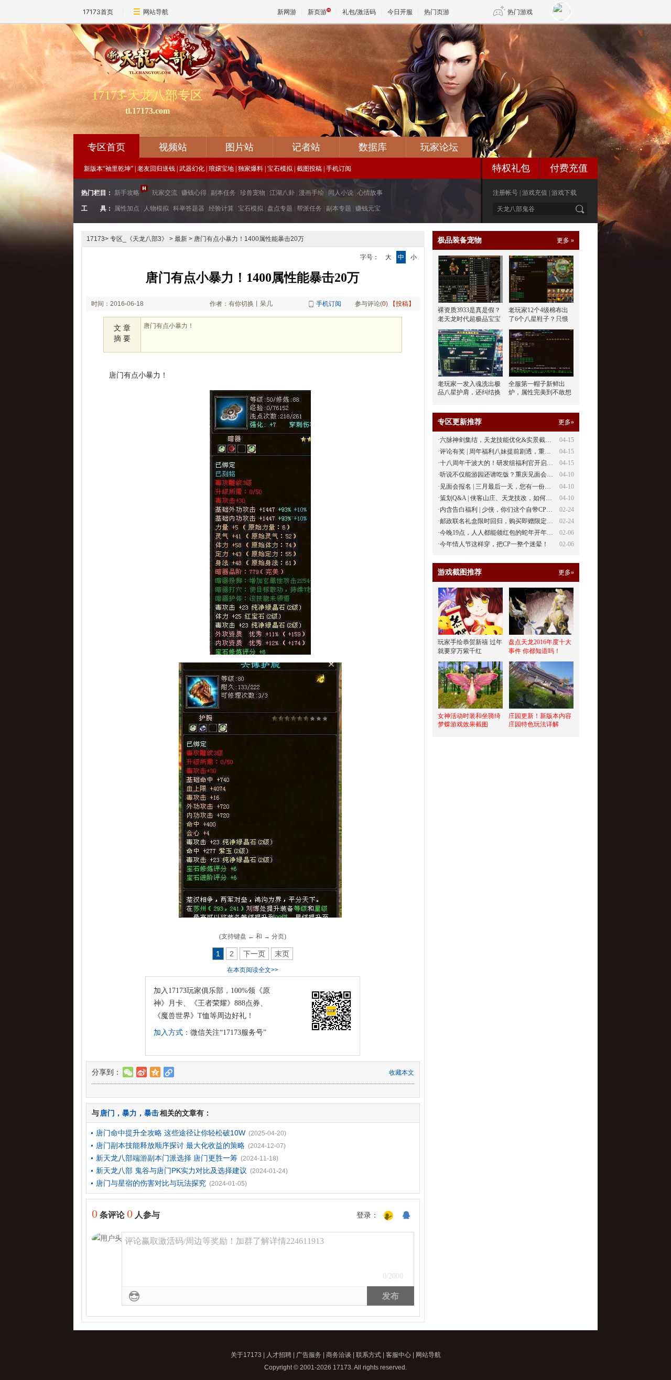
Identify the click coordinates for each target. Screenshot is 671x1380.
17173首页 (98, 12)
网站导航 (155, 12)
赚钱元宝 (368, 208)
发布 (390, 1295)
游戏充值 (534, 192)
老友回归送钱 (156, 168)
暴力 (129, 1113)
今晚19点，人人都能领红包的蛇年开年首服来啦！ (509, 532)
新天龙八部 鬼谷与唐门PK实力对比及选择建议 (171, 1170)
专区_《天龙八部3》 (139, 238)
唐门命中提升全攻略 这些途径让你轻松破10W (170, 1133)
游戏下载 (564, 192)
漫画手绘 (311, 192)
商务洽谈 (338, 1355)
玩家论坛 (439, 147)
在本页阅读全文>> (252, 970)
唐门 (107, 1113)
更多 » (565, 240)
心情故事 (370, 192)
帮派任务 (309, 208)
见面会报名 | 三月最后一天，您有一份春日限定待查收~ (516, 486)
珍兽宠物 (252, 192)
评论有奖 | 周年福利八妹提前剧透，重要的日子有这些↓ (516, 451)
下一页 (254, 954)
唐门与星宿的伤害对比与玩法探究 (151, 1183)
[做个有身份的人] (388, 1216)
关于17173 (246, 1355)
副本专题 (338, 208)
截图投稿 (309, 168)
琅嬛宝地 (221, 168)
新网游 (286, 12)
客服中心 (398, 1355)
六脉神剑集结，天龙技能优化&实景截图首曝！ (505, 440)
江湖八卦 (282, 192)
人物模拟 (156, 208)
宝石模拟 (280, 168)
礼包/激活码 (359, 12)
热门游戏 (520, 12)
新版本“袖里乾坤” (108, 168)
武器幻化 (191, 168)
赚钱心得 (194, 192)
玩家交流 (164, 192)
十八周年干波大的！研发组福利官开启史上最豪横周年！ (518, 463)
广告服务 (308, 1355)
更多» (566, 422)
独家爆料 (250, 168)
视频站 (173, 147)
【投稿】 (402, 303)
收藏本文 (401, 1072)
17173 (95, 238)
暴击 (151, 1113)
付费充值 (569, 168)
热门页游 (436, 12)
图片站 (239, 147)
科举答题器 (188, 208)
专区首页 (106, 147)
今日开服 (400, 12)
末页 (282, 954)
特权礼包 (511, 168)
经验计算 (221, 208)
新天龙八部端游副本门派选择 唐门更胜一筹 (166, 1158)
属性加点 (126, 208)
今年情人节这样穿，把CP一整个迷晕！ (494, 544)
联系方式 (368, 1355)
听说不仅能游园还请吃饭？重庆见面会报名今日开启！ (515, 474)
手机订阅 (338, 168)
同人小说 (340, 192)
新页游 (317, 12)
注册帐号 (505, 192)
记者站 (306, 147)
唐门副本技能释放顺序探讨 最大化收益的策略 (170, 1145)
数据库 (373, 147)
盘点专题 (280, 208)
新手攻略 (126, 192)
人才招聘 (278, 1355)
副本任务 (223, 192)
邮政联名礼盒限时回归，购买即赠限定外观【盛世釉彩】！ (521, 521)
